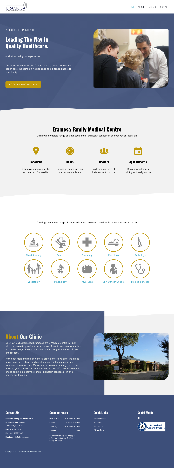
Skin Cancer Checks (113, 281)
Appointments (99, 418)
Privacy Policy (99, 430)
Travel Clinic (86, 281)
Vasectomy (34, 281)
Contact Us (98, 426)
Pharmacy (87, 255)
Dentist (60, 255)
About (141, 6)
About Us (97, 422)
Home (131, 6)
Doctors (152, 6)
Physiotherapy (34, 255)
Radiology (113, 255)
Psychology (60, 281)
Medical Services (140, 281)
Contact (164, 6)
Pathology (140, 255)
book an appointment (23, 84)
